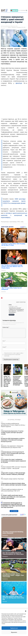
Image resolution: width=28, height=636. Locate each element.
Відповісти (11, 314)
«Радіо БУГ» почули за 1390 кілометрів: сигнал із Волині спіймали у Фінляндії (13, 473)
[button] (25, 611)
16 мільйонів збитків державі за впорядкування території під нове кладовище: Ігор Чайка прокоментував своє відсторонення (13, 505)
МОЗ (22, 27)
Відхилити (14, 632)
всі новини (14, 511)
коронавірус (18, 27)
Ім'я (4, 341)
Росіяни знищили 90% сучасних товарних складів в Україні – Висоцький (13, 467)
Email (4, 347)
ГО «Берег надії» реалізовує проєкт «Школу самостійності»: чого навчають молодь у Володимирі (13, 497)
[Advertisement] (14, 5)
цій (25, 622)
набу (24, 27)
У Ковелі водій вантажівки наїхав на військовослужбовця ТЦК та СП (12, 490)
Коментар (5, 327)
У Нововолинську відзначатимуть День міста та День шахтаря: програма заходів (13, 484)
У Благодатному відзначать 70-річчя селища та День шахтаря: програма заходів (12, 432)
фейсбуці (19, 83)
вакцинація (14, 27)
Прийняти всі (14, 628)
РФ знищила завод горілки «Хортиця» (12, 479)
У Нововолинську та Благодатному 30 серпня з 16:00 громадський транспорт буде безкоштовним (13, 453)
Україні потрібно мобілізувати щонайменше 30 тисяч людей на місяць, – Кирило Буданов (13, 425)
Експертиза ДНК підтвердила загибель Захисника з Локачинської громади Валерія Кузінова (13, 440)
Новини (9, 27)
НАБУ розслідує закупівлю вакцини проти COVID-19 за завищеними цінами (14, 201)
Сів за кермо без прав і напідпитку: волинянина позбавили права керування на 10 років (13, 461)
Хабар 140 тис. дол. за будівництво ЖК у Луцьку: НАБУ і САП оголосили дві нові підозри (7, 381)
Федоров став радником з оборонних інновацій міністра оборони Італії (12, 446)
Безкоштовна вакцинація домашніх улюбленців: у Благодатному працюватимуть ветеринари (17, 381)
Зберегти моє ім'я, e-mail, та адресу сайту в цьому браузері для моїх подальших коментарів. (13, 354)
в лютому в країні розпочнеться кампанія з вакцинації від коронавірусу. (14, 215)
